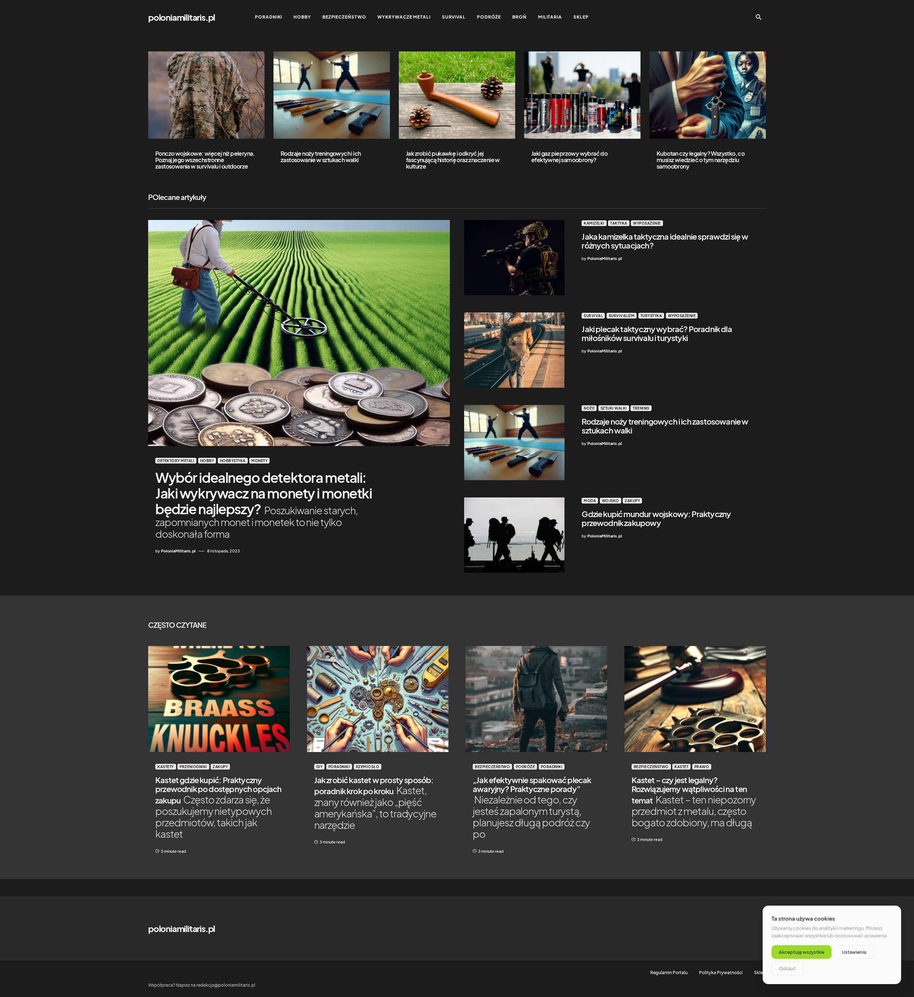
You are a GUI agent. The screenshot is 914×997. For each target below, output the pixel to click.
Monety (259, 461)
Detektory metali (175, 461)
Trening (641, 408)
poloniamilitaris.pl (181, 17)
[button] (759, 17)
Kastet (681, 767)
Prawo (701, 767)
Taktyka (618, 223)
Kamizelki (594, 223)
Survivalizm (622, 316)
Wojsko (610, 500)
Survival (593, 316)
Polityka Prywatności (721, 973)
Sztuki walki (614, 408)
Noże (589, 408)
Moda (590, 500)
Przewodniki (193, 767)
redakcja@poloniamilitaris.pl (225, 985)
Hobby (207, 461)
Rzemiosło (368, 767)
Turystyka (651, 316)
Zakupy (632, 500)
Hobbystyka (233, 461)
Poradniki (339, 767)
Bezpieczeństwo (492, 767)
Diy (319, 767)
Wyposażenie (647, 223)
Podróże (525, 767)
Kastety (165, 767)
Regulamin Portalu (669, 973)
